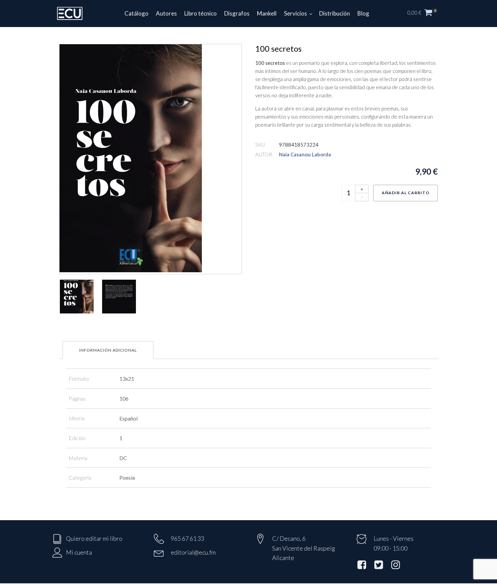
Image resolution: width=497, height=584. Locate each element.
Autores (166, 13)
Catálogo (136, 13)
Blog (363, 13)
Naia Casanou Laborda (305, 154)
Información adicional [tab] (108, 350)
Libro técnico (200, 13)
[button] (426, 13)
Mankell (267, 13)
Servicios (295, 13)
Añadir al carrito (405, 192)
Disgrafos (237, 13)
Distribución (334, 13)
